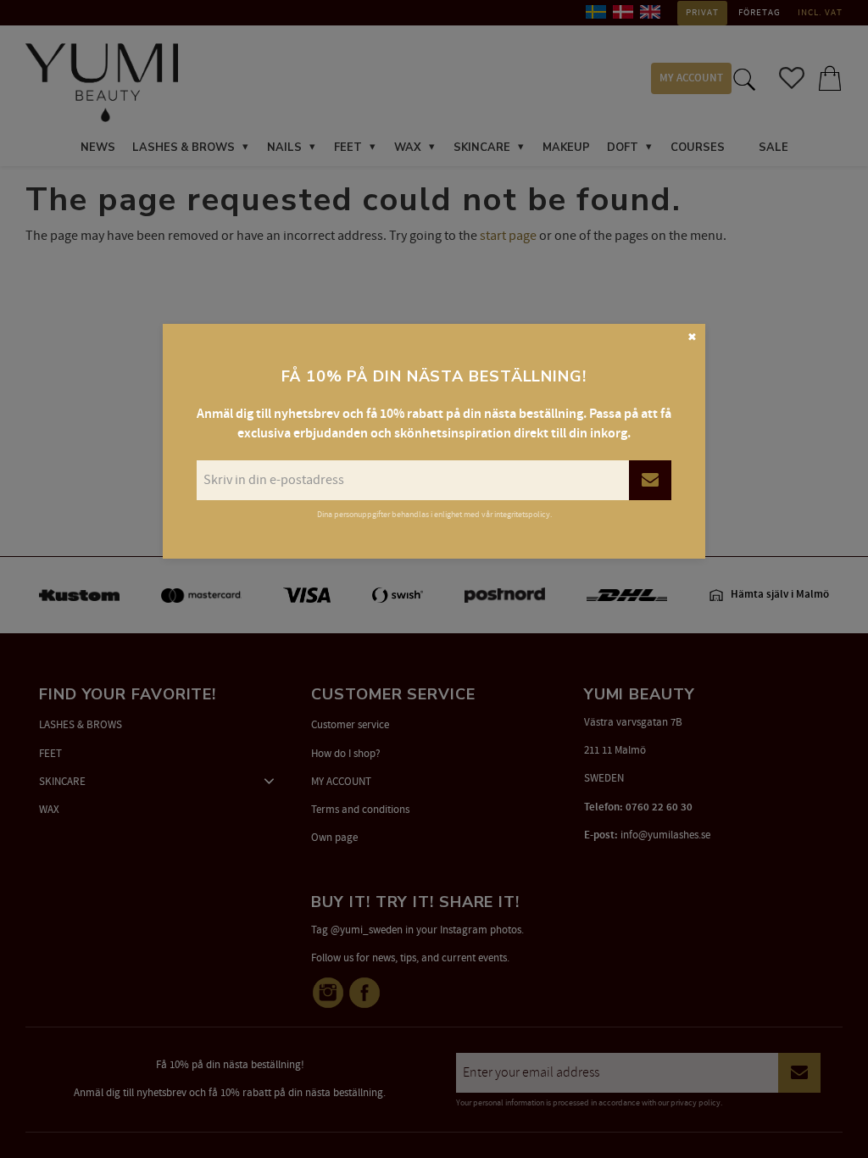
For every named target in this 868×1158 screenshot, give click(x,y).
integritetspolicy (522, 514)
